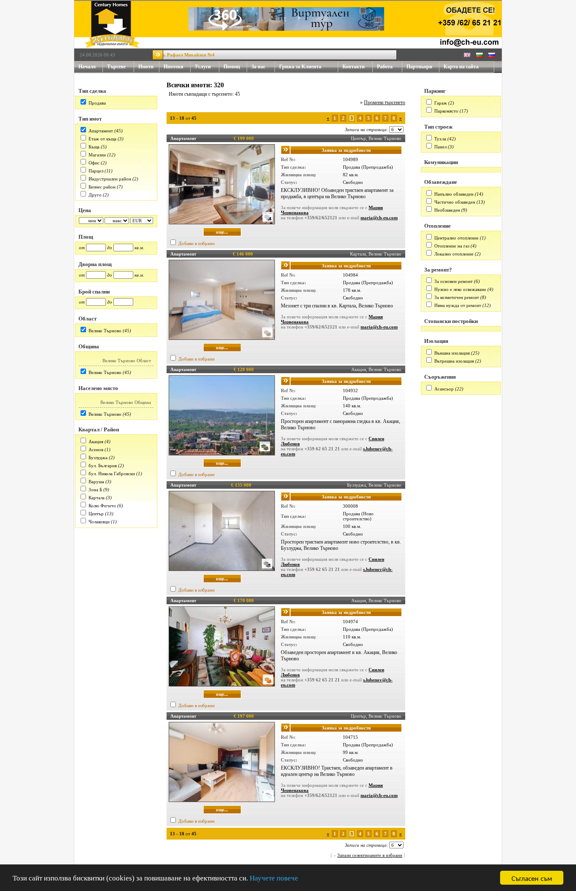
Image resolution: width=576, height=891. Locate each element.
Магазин (97, 154)
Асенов (96, 449)
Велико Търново (105, 330)
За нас (258, 67)
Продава (97, 102)
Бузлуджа (98, 457)
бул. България (103, 465)
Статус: (289, 182)
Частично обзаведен (454, 202)
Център (96, 513)
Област (87, 318)
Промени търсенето (384, 102)
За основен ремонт (453, 281)
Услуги (203, 67)
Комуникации (441, 162)
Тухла (440, 138)
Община (88, 346)
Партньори (419, 67)
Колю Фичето (102, 505)
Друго (95, 194)
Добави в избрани (196, 243)
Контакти (353, 67)
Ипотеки (173, 67)
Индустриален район (110, 178)
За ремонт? (438, 269)
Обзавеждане (440, 182)
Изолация (436, 341)
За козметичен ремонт (456, 297)
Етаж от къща (102, 138)
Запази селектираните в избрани (369, 855)
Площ (85, 237)
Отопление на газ (451, 245)
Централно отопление (456, 237)
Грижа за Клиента (300, 67)
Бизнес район (102, 186)
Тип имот (90, 119)
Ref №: (288, 159)
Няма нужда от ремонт (457, 305)
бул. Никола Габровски (112, 473)
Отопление (437, 226)
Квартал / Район (98, 429)
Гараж (440, 102)
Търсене (116, 67)
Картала (97, 497)
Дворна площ (95, 264)
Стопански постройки (451, 321)
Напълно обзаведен (454, 194)
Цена (84, 210)
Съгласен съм (531, 877)
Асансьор (444, 388)
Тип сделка (92, 91)
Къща (94, 146)
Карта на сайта (461, 67)
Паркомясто (446, 110)
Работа (385, 67)
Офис (94, 162)
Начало (87, 67)
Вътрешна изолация (454, 360)
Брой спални (94, 291)
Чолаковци (99, 521)
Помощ (231, 67)
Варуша (96, 481)
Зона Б (95, 489)
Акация (96, 441)
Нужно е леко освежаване (460, 289)
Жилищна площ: (298, 174)
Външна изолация (452, 352)
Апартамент (101, 130)
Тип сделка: (293, 167)
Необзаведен (447, 210)
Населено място (98, 388)
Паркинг (435, 91)
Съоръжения (440, 377)
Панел (440, 146)
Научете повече (274, 878)
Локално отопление (454, 253)
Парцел (96, 170)
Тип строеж (438, 127)
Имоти (145, 67)
